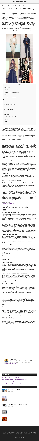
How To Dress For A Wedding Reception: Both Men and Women (14, 381)
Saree (5, 124)
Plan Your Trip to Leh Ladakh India (14, 389)
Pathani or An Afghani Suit (9, 106)
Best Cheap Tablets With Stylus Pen (14, 396)
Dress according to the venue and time (11, 92)
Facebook (6, 363)
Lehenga (5, 121)
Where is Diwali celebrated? (13, 417)
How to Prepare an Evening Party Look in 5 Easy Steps (13, 383)
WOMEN (4, 111)
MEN (3, 99)
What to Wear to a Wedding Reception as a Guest (12, 377)
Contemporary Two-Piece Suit (9, 102)
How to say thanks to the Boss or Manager (15, 410)
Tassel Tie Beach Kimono (9, 119)
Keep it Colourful (7, 87)
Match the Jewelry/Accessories (10, 97)
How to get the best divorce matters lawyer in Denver (17, 404)
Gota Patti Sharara (7, 114)
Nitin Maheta (12, 360)
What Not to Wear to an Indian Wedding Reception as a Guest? (14, 379)
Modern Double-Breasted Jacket (10, 104)
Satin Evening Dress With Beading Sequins (12, 116)
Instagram (14, 363)
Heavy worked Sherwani (8, 109)
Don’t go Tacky (6, 89)
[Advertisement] (19, 341)
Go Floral (5, 94)
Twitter (10, 363)
